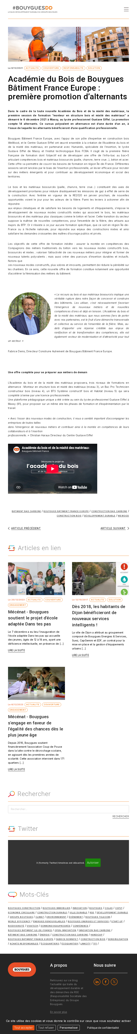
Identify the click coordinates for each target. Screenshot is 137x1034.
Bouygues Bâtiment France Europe (66, 511)
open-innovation (65, 930)
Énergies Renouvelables (49, 921)
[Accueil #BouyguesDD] (32, 8)
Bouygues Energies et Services (88, 921)
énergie (45, 934)
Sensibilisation (118, 939)
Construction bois (69, 515)
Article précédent (26, 528)
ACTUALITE (32, 68)
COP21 (119, 908)
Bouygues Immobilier (56, 908)
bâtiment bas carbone (26, 511)
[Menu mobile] (126, 9)
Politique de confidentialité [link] (103, 1027)
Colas (109, 908)
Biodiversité (16, 926)
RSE (92, 912)
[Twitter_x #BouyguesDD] (114, 981)
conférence (80, 926)
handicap (97, 934)
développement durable (99, 515)
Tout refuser (46, 1027)
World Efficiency (19, 921)
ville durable (78, 912)
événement (76, 917)
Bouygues (95, 908)
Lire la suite (16, 650)
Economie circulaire (21, 912)
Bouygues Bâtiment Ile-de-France (30, 930)
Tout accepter (23, 1027)
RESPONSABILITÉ (73, 68)
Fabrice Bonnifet (67, 939)
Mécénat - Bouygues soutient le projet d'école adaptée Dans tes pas (33, 618)
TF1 (95, 943)
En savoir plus (58, 1011)
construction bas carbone (109, 511)
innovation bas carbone (94, 930)
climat (39, 917)
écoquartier (70, 943)
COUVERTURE (51, 68)
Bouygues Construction (24, 908)
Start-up (117, 921)
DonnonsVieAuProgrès (55, 926)
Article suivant (113, 528)
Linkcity (85, 943)
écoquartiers (50, 943)
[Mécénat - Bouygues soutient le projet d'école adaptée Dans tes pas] (36, 578)
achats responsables (24, 943)
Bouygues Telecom (97, 917)
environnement (56, 917)
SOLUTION (94, 68)
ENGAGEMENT (18, 605)
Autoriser (93, 862)
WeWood (123, 515)
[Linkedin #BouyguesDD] (97, 981)
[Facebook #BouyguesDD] (105, 981)
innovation (80, 908)
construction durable (52, 912)
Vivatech (32, 926)
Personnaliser (69, 1027)
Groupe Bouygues (21, 917)
